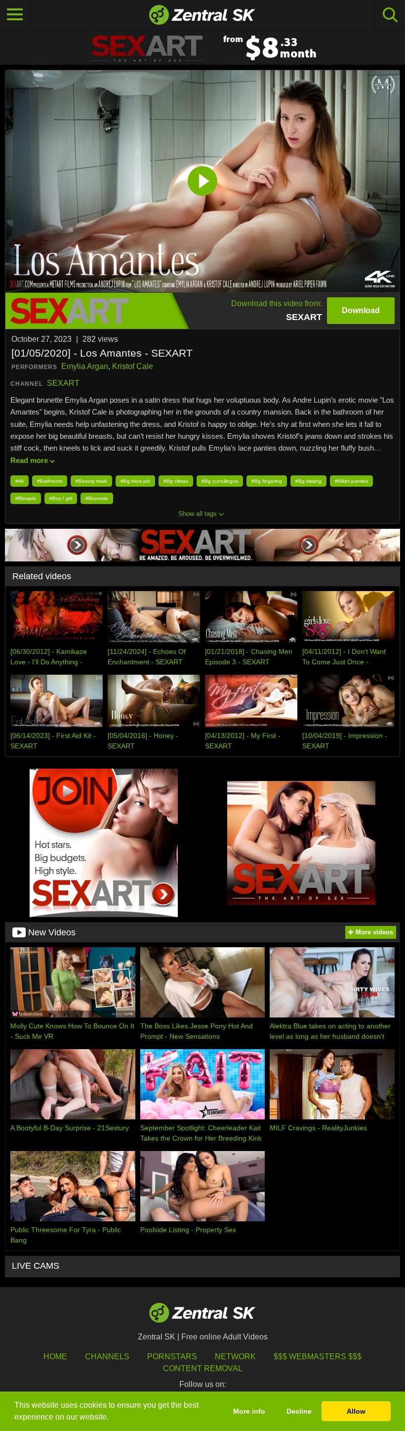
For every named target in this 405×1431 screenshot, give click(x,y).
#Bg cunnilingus (220, 481)
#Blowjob (25, 498)
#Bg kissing (308, 481)
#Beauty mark (91, 481)
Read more (29, 460)
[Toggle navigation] (15, 15)
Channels (107, 1356)
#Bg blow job (135, 481)
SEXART (63, 383)
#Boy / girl (60, 498)
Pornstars (172, 1356)
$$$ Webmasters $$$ (318, 1356)
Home (55, 1356)
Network (235, 1356)
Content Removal (203, 1368)
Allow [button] (356, 1411)
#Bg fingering (266, 481)
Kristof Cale (132, 366)
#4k (19, 481)
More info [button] (249, 1411)
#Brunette (96, 498)
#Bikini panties (351, 481)
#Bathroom (49, 481)
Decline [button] (299, 1411)
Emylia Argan (84, 366)
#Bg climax (175, 481)
